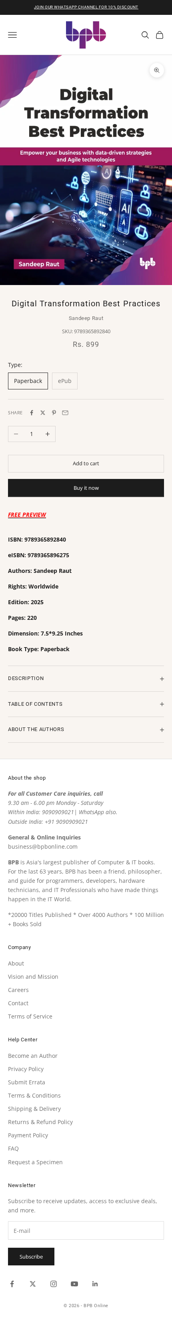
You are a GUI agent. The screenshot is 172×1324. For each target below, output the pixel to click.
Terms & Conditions (34, 1095)
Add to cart (86, 463)
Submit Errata (26, 1082)
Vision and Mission (33, 976)
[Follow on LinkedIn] (95, 1284)
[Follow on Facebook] (12, 1284)
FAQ (13, 1148)
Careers (18, 990)
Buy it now (86, 487)
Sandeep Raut (86, 318)
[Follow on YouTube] (74, 1284)
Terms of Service (30, 1016)
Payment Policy (28, 1135)
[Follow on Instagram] (54, 1284)
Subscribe (31, 1256)
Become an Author (33, 1055)
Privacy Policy (26, 1069)
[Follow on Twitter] (33, 1284)
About (16, 963)
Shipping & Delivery (34, 1108)
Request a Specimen (35, 1162)
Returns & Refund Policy (40, 1122)
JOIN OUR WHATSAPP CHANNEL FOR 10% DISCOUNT (86, 7)
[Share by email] (65, 412)
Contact (18, 1003)
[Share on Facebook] (31, 412)
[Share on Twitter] (43, 412)
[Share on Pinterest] (54, 412)
